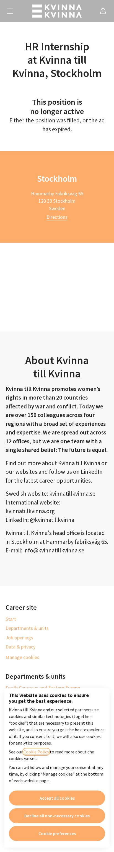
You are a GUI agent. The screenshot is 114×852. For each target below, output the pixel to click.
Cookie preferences (57, 833)
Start (11, 619)
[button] (103, 11)
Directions (57, 217)
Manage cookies (22, 657)
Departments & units (27, 628)
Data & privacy (20, 646)
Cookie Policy (36, 752)
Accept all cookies (57, 798)
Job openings (19, 637)
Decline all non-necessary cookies (57, 815)
